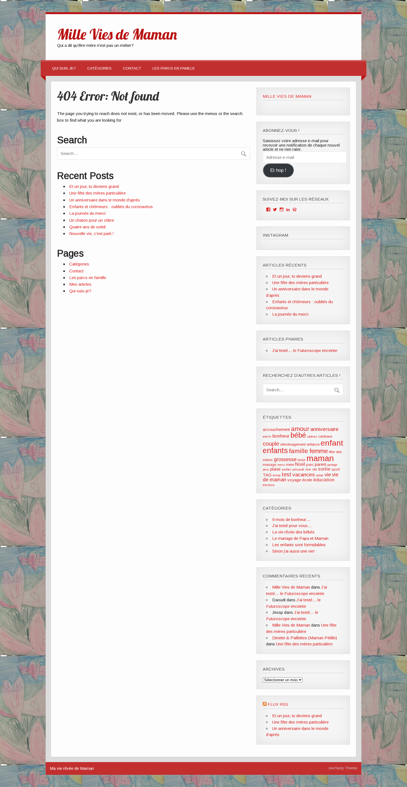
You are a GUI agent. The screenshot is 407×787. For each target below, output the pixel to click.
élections (268, 485)
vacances (303, 474)
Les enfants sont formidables (299, 544)
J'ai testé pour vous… (292, 525)
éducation (323, 479)
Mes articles (80, 284)
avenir (267, 436)
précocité (298, 469)
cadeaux (325, 436)
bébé (298, 435)
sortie (324, 469)
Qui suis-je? (64, 68)
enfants (275, 450)
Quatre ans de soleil (87, 226)
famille (298, 450)
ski (314, 469)
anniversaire (324, 429)
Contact (132, 68)
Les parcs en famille (174, 68)
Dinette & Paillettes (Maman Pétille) (304, 637)
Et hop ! (278, 170)
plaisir (275, 469)
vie (327, 474)
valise (319, 475)
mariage (269, 465)
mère (290, 465)
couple (271, 444)
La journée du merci (87, 213)
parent (320, 464)
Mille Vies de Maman (287, 96)
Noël (300, 464)
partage (332, 464)
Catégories (99, 68)
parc (310, 465)
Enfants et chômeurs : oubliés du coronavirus (111, 206)
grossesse (285, 459)
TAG (267, 474)
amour (300, 428)
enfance (313, 444)
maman (320, 458)
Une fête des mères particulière (97, 193)
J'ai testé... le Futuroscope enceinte (304, 350)
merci (281, 464)
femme (318, 451)
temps (276, 475)
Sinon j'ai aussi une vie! (293, 551)
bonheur (280, 436)
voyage (294, 479)
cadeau (312, 436)
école (307, 479)
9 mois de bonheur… (291, 519)
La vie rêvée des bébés (293, 532)
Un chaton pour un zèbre (91, 220)
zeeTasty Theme (342, 768)
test (286, 474)
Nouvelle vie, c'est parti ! (91, 233)
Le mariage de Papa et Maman (300, 538)
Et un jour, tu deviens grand (94, 186)
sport (335, 469)
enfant (332, 442)
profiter (286, 469)
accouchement (276, 429)
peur (266, 469)
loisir (301, 460)
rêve (308, 469)
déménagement (293, 444)
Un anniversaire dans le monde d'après (104, 200)
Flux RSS (278, 704)
